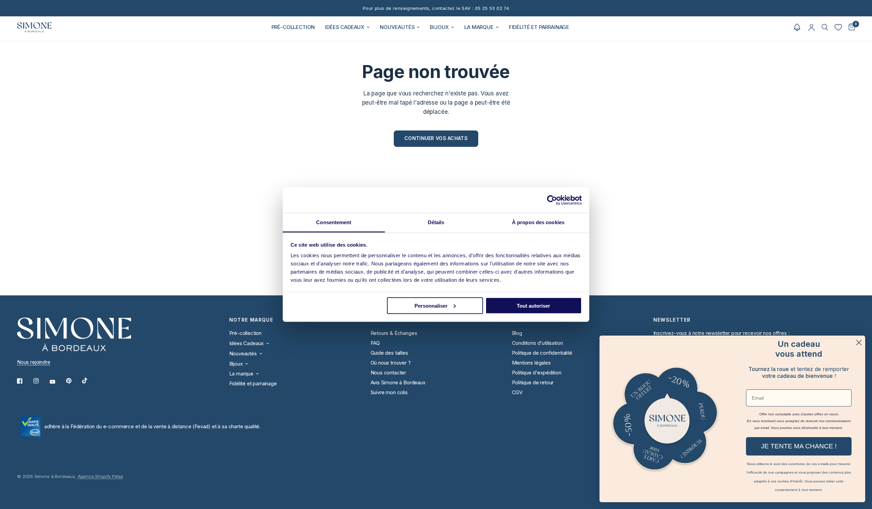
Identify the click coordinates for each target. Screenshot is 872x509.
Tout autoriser (533, 305)
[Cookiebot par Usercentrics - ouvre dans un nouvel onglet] (552, 200)
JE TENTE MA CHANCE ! (799, 446)
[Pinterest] (73, 380)
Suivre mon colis (389, 392)
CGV (517, 392)
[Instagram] (40, 380)
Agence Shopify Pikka (100, 476)
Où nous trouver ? (391, 362)
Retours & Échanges (394, 333)
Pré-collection (293, 27)
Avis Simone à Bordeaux (398, 382)
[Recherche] (824, 27)
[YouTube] (57, 381)
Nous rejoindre (33, 362)
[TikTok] (89, 380)
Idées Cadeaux (344, 27)
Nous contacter (388, 372)
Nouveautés (397, 27)
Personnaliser (431, 305)
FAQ (375, 343)
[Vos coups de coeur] (838, 27)
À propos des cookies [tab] (538, 222)
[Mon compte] (811, 27)
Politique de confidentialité (542, 353)
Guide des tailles (389, 353)
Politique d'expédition (536, 372)
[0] (850, 27)
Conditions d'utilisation (537, 343)
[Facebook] (24, 380)
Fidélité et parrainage (539, 27)
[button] (797, 27)
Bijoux (439, 27)
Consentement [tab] (333, 222)
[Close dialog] (859, 343)
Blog (517, 333)
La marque (478, 27)
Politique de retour (533, 382)
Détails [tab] (436, 222)
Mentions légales (531, 362)
